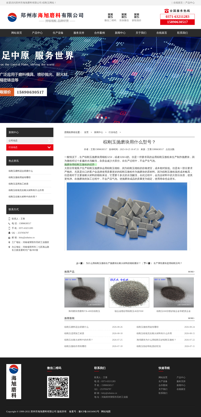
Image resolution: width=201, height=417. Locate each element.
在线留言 (178, 2)
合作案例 (99, 32)
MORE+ (191, 272)
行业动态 (13, 147)
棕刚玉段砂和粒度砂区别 (149, 346)
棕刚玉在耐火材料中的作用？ (23, 196)
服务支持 (78, 32)
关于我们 (141, 32)
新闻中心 (120, 32)
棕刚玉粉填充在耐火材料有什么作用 (26, 190)
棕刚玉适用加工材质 (18, 184)
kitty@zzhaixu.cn (27, 237)
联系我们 (182, 32)
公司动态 (13, 140)
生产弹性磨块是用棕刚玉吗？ (168, 263)
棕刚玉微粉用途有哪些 (20, 177)
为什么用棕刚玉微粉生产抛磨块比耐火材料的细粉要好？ (113, 263)
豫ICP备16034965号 (89, 411)
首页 (86, 132)
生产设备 (58, 32)
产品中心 (190, 2)
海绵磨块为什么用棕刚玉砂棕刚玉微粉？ (156, 340)
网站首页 (16, 32)
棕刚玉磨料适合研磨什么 (21, 171)
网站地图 (106, 411)
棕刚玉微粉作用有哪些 (75, 346)
